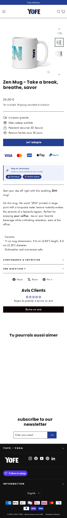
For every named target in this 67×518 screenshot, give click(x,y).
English (32, 493)
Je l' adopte (33, 142)
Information (14, 483)
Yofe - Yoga (13, 448)
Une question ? (14, 268)
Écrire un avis (34, 309)
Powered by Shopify (53, 514)
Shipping (21, 104)
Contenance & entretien (21, 260)
